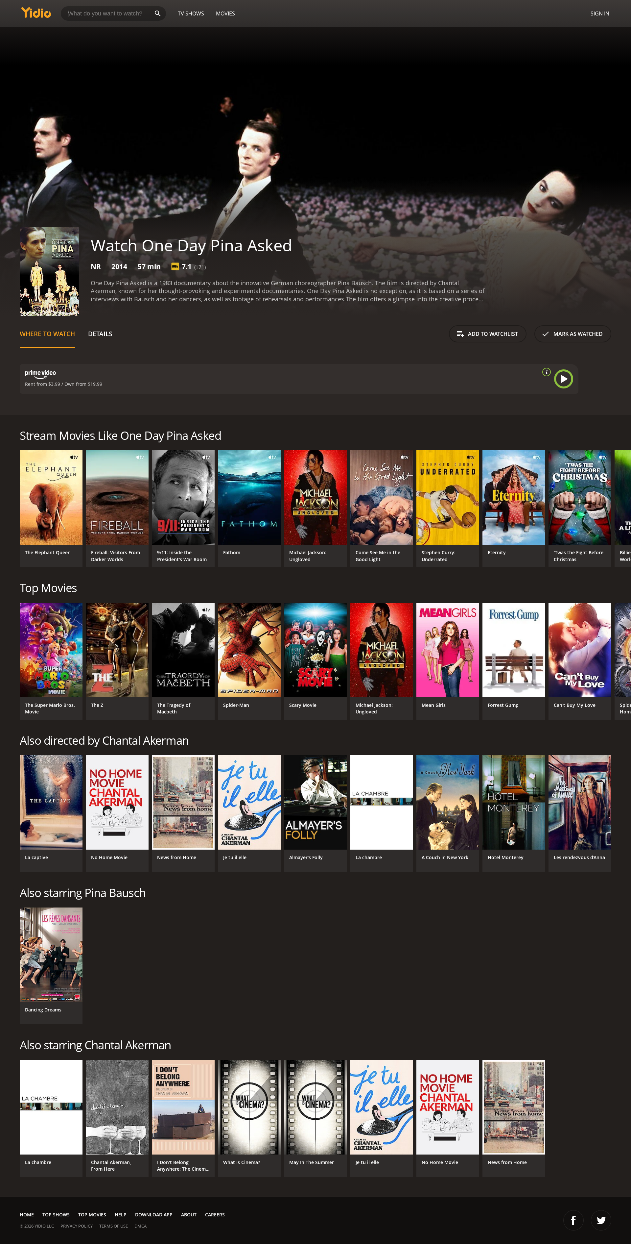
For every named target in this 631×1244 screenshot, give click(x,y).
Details (100, 333)
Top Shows (56, 1214)
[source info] (545, 372)
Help (121, 1214)
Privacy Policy (76, 1226)
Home (27, 1214)
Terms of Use (113, 1226)
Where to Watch (47, 333)
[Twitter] (601, 1220)
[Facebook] (573, 1220)
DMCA (140, 1226)
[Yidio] (36, 14)
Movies (225, 13)
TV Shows (191, 13)
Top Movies (92, 1214)
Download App (154, 1214)
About (189, 1214)
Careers (215, 1214)
